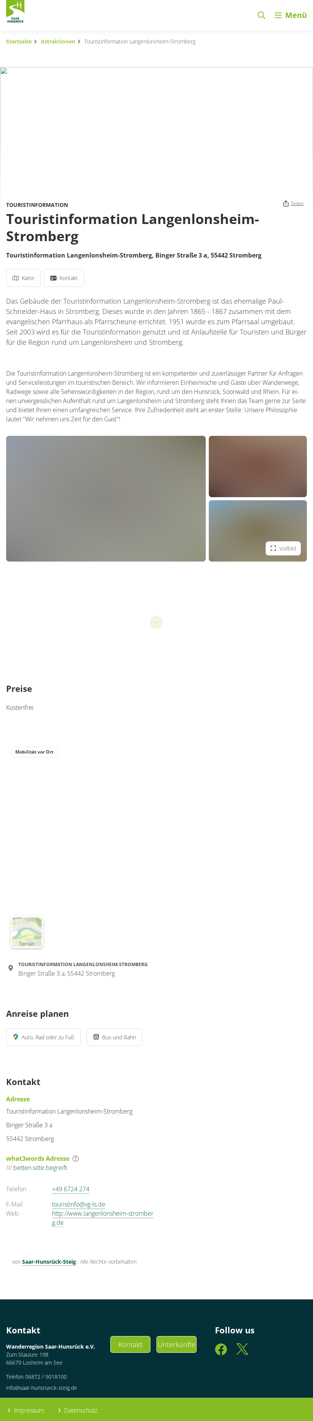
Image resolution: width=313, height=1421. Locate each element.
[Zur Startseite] (15, 13)
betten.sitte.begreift (36, 1167)
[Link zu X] (242, 1352)
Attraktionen (58, 41)
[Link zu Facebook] (221, 1352)
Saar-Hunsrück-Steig (49, 1261)
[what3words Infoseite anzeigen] (76, 1158)
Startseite (19, 41)
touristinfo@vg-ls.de (78, 1204)
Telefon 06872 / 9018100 (36, 1376)
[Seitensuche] (261, 15)
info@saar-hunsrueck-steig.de (41, 1387)
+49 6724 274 (70, 1189)
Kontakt (130, 1344)
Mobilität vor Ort (34, 752)
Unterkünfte (176, 1344)
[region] (156, 847)
